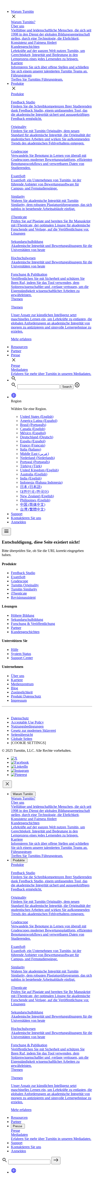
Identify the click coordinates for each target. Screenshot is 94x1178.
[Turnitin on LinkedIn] (19, 766)
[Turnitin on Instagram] (20, 771)
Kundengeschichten (25, 632)
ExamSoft (18, 577)
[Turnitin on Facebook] (20, 762)
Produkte (17, 83)
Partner (16, 351)
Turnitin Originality (25, 585)
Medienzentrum (22, 684)
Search (67, 386)
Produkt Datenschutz (26, 696)
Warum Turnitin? (23, 22)
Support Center (22, 658)
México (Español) (33, 433)
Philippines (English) (35, 500)
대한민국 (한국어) (34, 491)
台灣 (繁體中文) (32, 509)
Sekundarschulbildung (27, 619)
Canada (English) (32, 429)
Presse (15, 355)
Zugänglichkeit (22, 692)
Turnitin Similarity (24, 589)
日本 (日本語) (31, 487)
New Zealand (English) (37, 496)
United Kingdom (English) (39, 470)
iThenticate (19, 593)
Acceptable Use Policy (27, 722)
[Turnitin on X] (14, 758)
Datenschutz (20, 718)
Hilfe (14, 650)
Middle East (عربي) (34, 454)
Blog (14, 688)
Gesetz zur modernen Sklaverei (33, 730)
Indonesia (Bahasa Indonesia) (41, 482)
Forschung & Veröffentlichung (33, 624)
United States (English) (36, 416)
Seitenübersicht (22, 735)
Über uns (17, 676)
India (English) (31, 478)
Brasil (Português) (33, 425)
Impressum (19, 700)
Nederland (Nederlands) (37, 458)
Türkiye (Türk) (31, 466)
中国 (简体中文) (32, 504)
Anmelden (18, 522)
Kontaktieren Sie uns (26, 518)
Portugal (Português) (35, 462)
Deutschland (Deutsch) (36, 437)
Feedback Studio (23, 573)
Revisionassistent (23, 597)
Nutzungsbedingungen (27, 726)
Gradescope (19, 581)
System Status (21, 654)
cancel (77, 385)
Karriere (17, 680)
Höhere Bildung (22, 615)
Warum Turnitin (22, 11)
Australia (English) (33, 474)
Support (16, 514)
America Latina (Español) (38, 421)
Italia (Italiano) (30, 449)
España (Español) (32, 441)
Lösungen (18, 233)
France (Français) (32, 445)
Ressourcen (19, 347)
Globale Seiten (21, 739)
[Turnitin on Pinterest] (19, 775)
